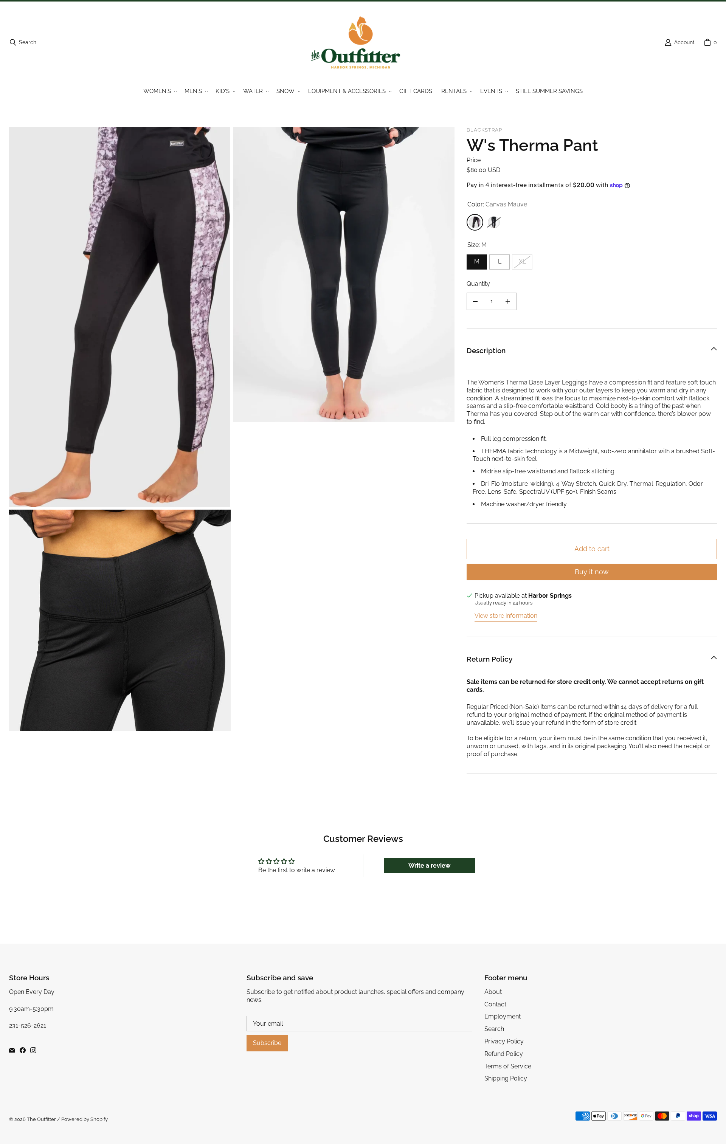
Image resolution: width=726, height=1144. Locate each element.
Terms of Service (507, 1066)
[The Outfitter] (360, 42)
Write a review (429, 865)
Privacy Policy (504, 1041)
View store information (506, 615)
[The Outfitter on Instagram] (33, 1050)
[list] (232, 429)
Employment (502, 1016)
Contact (495, 1004)
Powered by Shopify (84, 1119)
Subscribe (267, 1042)
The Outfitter (41, 1119)
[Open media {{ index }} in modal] (120, 317)
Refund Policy (503, 1053)
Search (494, 1028)
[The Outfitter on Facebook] (22, 1050)
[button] (159, 91)
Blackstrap (484, 130)
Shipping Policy (505, 1078)
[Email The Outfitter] (12, 1050)
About (493, 991)
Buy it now (592, 572)
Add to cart (592, 549)
